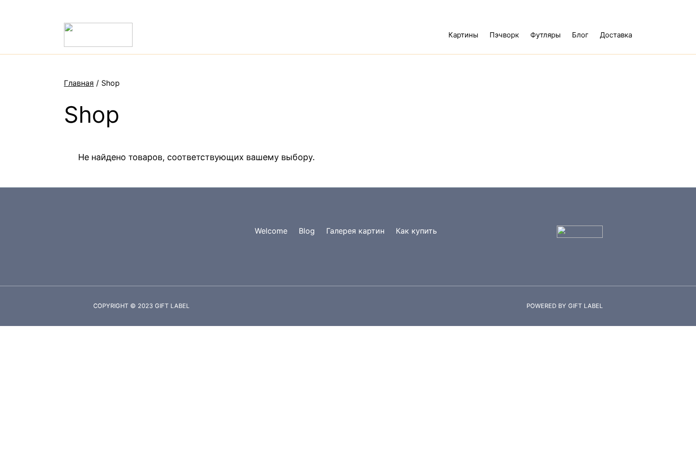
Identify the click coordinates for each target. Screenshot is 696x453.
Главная (79, 83)
